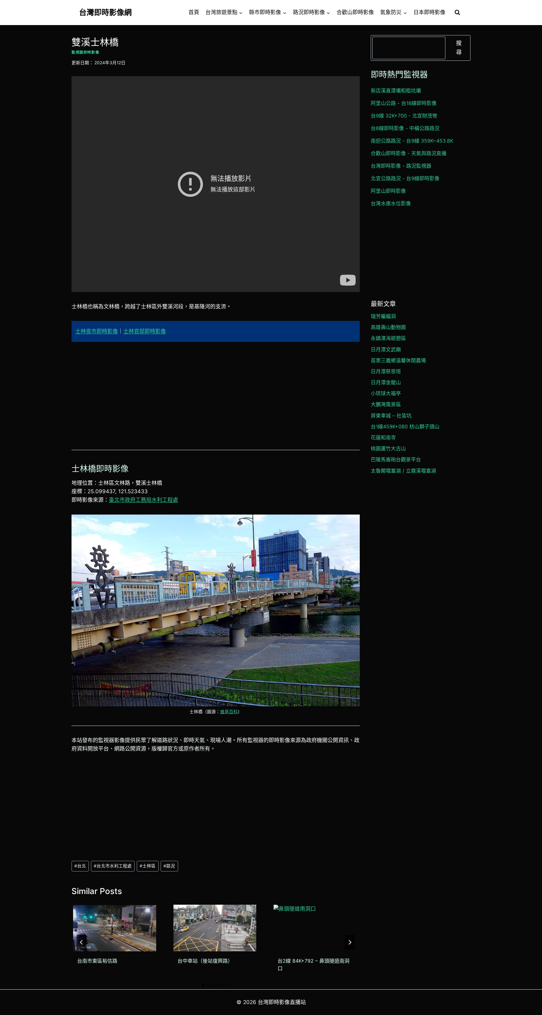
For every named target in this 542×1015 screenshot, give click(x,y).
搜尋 (459, 47)
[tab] (203, 985)
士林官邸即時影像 (144, 331)
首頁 (194, 12)
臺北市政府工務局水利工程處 (143, 500)
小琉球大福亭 (386, 393)
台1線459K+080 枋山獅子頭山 (405, 426)
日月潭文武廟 (386, 349)
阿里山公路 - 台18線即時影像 (404, 103)
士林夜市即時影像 (96, 331)
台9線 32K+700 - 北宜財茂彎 (404, 115)
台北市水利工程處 (113, 865)
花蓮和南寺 (383, 437)
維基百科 (229, 711)
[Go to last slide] (82, 942)
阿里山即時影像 (388, 191)
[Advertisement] (216, 396)
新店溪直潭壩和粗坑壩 (396, 90)
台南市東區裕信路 (97, 961)
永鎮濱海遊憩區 (388, 338)
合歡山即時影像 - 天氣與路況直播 (408, 153)
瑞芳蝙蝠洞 (383, 316)
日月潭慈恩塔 (386, 371)
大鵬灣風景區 (386, 404)
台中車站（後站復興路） (205, 961)
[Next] (350, 942)
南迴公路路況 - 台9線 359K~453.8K (412, 141)
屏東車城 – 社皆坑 (391, 415)
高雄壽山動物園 (388, 327)
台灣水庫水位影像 (391, 203)
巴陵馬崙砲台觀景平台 (396, 459)
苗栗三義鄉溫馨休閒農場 (398, 360)
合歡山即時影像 (355, 12)
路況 (169, 865)
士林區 (148, 865)
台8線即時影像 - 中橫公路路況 (405, 128)
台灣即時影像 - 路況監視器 (401, 166)
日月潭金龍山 (386, 382)
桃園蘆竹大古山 (388, 448)
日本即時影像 (429, 12)
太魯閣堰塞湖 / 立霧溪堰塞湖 (403, 471)
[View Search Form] (457, 12)
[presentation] (114, 928)
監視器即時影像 (85, 52)
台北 (80, 865)
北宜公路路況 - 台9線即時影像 (405, 178)
